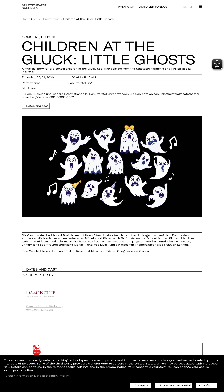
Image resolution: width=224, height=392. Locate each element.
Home (26, 19)
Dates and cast (37, 105)
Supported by (39, 275)
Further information (18, 375)
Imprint (64, 375)
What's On (126, 6)
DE (185, 6)
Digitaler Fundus (153, 6)
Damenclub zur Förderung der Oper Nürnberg (44, 308)
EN (191, 6)
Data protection (46, 375)
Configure (208, 385)
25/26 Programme (47, 19)
